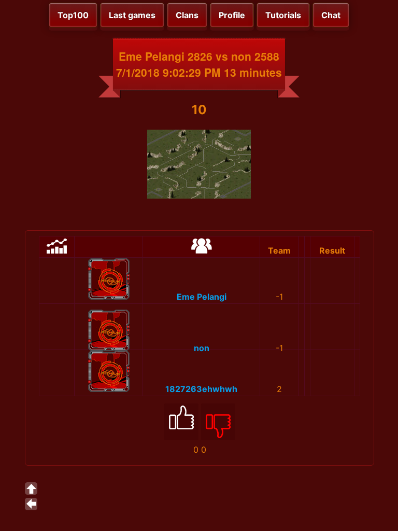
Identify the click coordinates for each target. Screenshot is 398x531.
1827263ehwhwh (201, 389)
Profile (232, 15)
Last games (132, 15)
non (201, 348)
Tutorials (283, 15)
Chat (330, 15)
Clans (187, 15)
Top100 (73, 15)
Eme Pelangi (201, 296)
